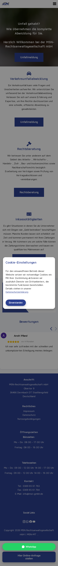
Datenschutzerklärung (17, 292)
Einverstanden (16, 302)
